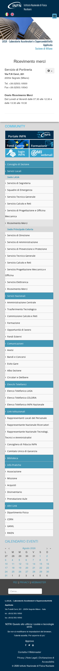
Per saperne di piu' (36, 635)
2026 (33, 548)
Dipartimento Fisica (18, 512)
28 (34, 571)
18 (13, 567)
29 (40, 571)
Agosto (26, 548)
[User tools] (50, 70)
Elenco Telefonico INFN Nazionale (25, 404)
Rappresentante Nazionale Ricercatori (28, 424)
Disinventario (14, 491)
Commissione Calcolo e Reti (22, 316)
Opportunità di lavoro (19, 329)
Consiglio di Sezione (18, 164)
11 (13, 563)
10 (6, 563)
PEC (15, 582)
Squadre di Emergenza (19, 189)
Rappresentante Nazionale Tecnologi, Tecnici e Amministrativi (26, 434)
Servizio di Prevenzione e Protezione (27, 248)
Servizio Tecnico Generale (21, 196)
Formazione (13, 322)
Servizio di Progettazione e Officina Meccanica (25, 213)
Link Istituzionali (16, 411)
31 (6, 575)
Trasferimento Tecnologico (21, 309)
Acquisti (11, 485)
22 (40, 567)
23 (47, 567)
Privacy (20, 657)
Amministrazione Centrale (21, 302)
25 (13, 571)
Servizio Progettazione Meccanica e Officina (25, 272)
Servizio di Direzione (18, 235)
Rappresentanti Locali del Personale (27, 418)
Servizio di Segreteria (18, 183)
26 (20, 571)
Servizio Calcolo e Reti (19, 203)
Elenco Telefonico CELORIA (21, 397)
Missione (12, 478)
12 (20, 563)
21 (34, 567)
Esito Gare (12, 363)
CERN (10, 519)
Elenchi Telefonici (17, 384)
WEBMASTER (38, 582)
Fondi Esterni (14, 336)
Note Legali (31, 657)
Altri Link (12, 505)
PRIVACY (24, 582)
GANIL (10, 526)
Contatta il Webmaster (29, 652)
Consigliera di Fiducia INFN (22, 444)
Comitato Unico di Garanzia (22, 451)
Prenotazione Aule (17, 498)
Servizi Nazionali (16, 295)
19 (20, 567)
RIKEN (10, 532)
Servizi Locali (14, 171)
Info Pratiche (14, 465)
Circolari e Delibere (17, 377)
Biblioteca (12, 458)
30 (47, 571)
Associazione (14, 471)
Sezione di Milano (43, 48)
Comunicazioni (15, 343)
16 (47, 563)
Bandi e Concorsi (16, 356)
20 (27, 567)
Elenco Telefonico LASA (19, 390)
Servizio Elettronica (17, 282)
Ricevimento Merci (17, 223)
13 (27, 563)
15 (40, 563)
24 (6, 571)
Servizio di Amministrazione (22, 242)
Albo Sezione (14, 370)
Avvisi (10, 350)
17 (6, 567)
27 (27, 571)
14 (34, 563)
